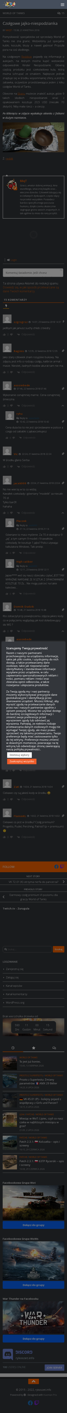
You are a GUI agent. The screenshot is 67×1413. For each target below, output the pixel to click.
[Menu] (62, 4)
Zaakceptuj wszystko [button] (22, 761)
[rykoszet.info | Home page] (12, 4)
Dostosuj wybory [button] (19, 755)
